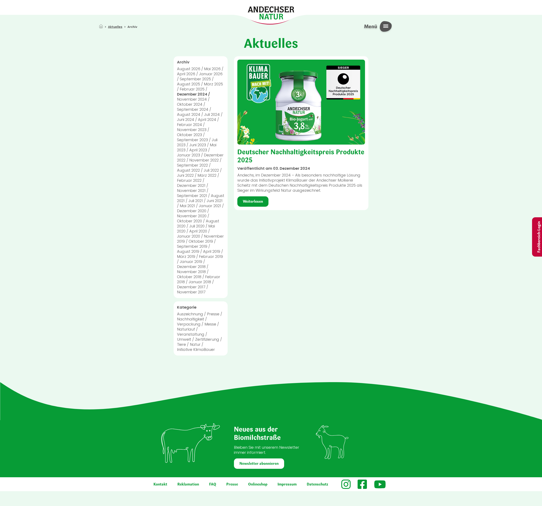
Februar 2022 (189, 180)
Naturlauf (186, 329)
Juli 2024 (212, 114)
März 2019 (186, 256)
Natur (195, 344)
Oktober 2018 (189, 276)
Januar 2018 (200, 281)
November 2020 (191, 216)
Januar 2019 (191, 261)
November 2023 (191, 129)
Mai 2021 (187, 205)
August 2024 (188, 114)
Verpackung (188, 324)
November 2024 (192, 99)
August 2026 (188, 68)
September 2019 (192, 246)
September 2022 (192, 165)
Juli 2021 (195, 200)
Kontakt (160, 484)
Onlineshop (257, 484)
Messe (210, 324)
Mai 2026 (212, 68)
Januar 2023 (188, 155)
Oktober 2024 (189, 104)
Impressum (287, 484)
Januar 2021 (210, 205)
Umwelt (184, 339)
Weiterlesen (253, 201)
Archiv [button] (183, 62)
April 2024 (207, 119)
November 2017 (191, 292)
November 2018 (191, 271)
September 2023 (192, 139)
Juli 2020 (197, 226)
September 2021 (192, 195)
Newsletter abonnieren (259, 463)
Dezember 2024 (192, 94)
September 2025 (195, 79)
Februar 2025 (192, 89)
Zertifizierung (207, 339)
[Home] (271, 12)
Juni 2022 (185, 175)
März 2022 (207, 175)
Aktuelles (115, 27)
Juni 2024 (185, 119)
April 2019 (211, 251)
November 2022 (204, 160)
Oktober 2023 (189, 134)
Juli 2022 (211, 170)
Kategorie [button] (186, 307)
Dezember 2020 (191, 210)
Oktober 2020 (189, 221)
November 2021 (191, 190)
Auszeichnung (190, 314)
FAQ (212, 484)
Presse (213, 314)
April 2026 (186, 74)
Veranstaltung (190, 334)
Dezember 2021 (191, 185)
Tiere (181, 344)
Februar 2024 (189, 124)
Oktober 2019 (201, 241)
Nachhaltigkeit (190, 319)
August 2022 (188, 170)
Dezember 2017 (191, 287)
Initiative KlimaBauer (196, 349)
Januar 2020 (188, 236)
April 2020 (198, 231)
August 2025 (188, 84)
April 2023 (198, 150)
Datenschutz (317, 484)
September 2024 (192, 109)
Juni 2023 (197, 145)
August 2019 (188, 251)
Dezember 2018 (191, 266)
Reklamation (188, 484)
